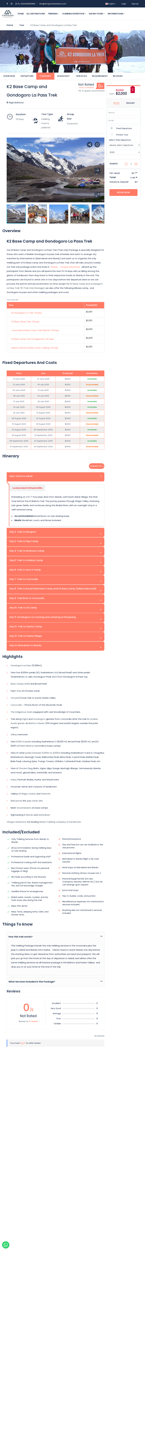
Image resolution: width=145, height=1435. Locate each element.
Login (123, 4)
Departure (27, 76)
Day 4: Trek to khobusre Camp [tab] (26, 550)
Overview (9, 76)
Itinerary (45, 76)
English (111, 4)
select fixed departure (120, 140)
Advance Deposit (119, 181)
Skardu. (54, 266)
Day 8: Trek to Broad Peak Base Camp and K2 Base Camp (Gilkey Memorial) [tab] (52, 588)
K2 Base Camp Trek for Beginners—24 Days (32, 339)
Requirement (100, 76)
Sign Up (135, 4)
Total (112, 177)
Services (81, 76)
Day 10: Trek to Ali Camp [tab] (23, 607)
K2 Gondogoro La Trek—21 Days (26, 312)
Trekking (53, 13)
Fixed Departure (124, 128)
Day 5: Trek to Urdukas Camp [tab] (26, 560)
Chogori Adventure (70, 266)
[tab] (9, 76)
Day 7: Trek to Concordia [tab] (23, 579)
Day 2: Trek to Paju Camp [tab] (23, 541)
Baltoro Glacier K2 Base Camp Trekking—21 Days (34, 347)
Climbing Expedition (73, 13)
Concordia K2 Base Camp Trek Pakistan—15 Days (35, 330)
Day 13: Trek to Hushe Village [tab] (25, 636)
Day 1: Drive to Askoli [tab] (20, 476)
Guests (113, 163)
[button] (97, 195)
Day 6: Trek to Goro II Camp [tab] (25, 569)
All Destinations (35, 13)
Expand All (96, 466)
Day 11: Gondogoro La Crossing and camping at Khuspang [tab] (42, 617)
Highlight (63, 76)
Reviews (118, 76)
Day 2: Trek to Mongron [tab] (22, 531)
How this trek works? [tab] (20, 936)
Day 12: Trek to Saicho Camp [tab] (25, 626)
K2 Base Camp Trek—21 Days (25, 321)
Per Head (114, 173)
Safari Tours (96, 13)
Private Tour (122, 134)
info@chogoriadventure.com (52, 3)
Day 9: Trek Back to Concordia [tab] (26, 598)
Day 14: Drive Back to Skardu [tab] (25, 645)
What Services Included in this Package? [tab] (31, 981)
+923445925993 (26, 3)
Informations (116, 13)
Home (21, 13)
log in (22, 1043)
